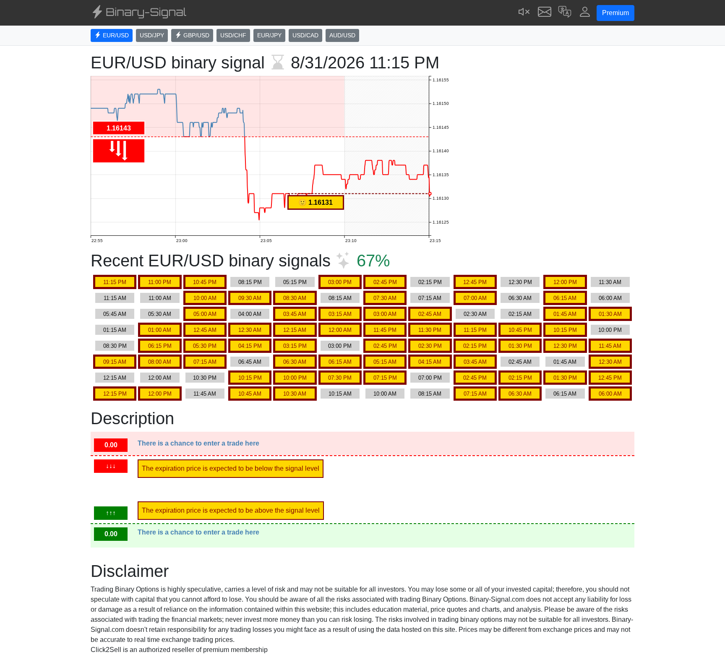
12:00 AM (340, 330)
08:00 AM (159, 362)
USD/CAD (305, 35)
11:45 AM (610, 346)
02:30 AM (475, 314)
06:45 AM (249, 362)
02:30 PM (430, 346)
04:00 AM (249, 314)
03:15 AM (340, 314)
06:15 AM (564, 298)
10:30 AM (294, 394)
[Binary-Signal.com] (138, 13)
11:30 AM (610, 282)
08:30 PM (115, 346)
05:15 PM (295, 282)
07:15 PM (385, 378)
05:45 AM (114, 314)
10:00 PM (610, 330)
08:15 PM (250, 282)
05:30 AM (159, 314)
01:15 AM (114, 330)
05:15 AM (384, 362)
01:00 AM (159, 330)
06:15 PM (160, 346)
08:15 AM (340, 298)
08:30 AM (294, 298)
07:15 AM (429, 298)
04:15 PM (250, 346)
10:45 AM (249, 394)
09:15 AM (114, 362)
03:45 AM (294, 314)
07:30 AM (384, 298)
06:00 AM (610, 298)
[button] (565, 13)
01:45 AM (564, 314)
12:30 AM (249, 330)
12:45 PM (475, 282)
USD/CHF (233, 35)
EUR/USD (115, 35)
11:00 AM (160, 298)
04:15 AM (429, 362)
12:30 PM (520, 282)
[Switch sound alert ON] (524, 13)
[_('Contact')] (545, 13)
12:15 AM (294, 330)
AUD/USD (342, 35)
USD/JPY (152, 35)
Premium (615, 12)
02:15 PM (430, 282)
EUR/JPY (269, 35)
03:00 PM (340, 282)
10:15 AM (340, 394)
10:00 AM (204, 298)
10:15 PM (565, 330)
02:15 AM (520, 314)
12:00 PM (565, 282)
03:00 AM (384, 314)
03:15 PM (295, 346)
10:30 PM (204, 378)
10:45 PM (204, 282)
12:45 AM (204, 330)
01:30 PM (520, 346)
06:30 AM (520, 298)
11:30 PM (429, 330)
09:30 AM (249, 298)
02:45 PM (385, 282)
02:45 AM (429, 314)
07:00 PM (430, 378)
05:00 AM (204, 314)
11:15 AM (115, 298)
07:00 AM (475, 298)
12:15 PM (115, 394)
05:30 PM (204, 346)
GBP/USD (195, 35)
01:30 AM (610, 314)
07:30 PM (340, 378)
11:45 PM (384, 330)
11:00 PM (159, 282)
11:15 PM (114, 282)
